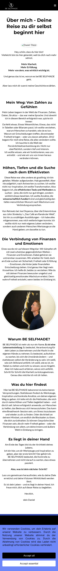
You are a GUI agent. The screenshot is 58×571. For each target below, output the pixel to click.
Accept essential (29, 563)
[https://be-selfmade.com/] (12, 5)
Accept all (29, 555)
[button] (55, 5)
